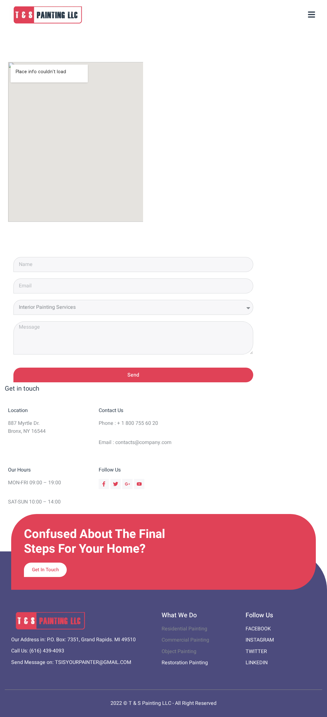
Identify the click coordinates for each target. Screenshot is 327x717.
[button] (311, 15)
